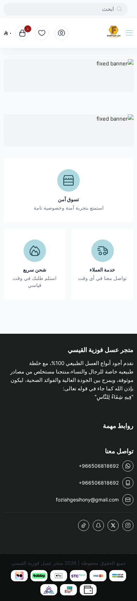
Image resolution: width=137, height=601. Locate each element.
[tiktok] (83, 525)
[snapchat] (98, 525)
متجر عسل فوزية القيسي (37, 563)
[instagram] (127, 525)
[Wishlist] (42, 33)
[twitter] (113, 525)
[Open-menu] (130, 33)
